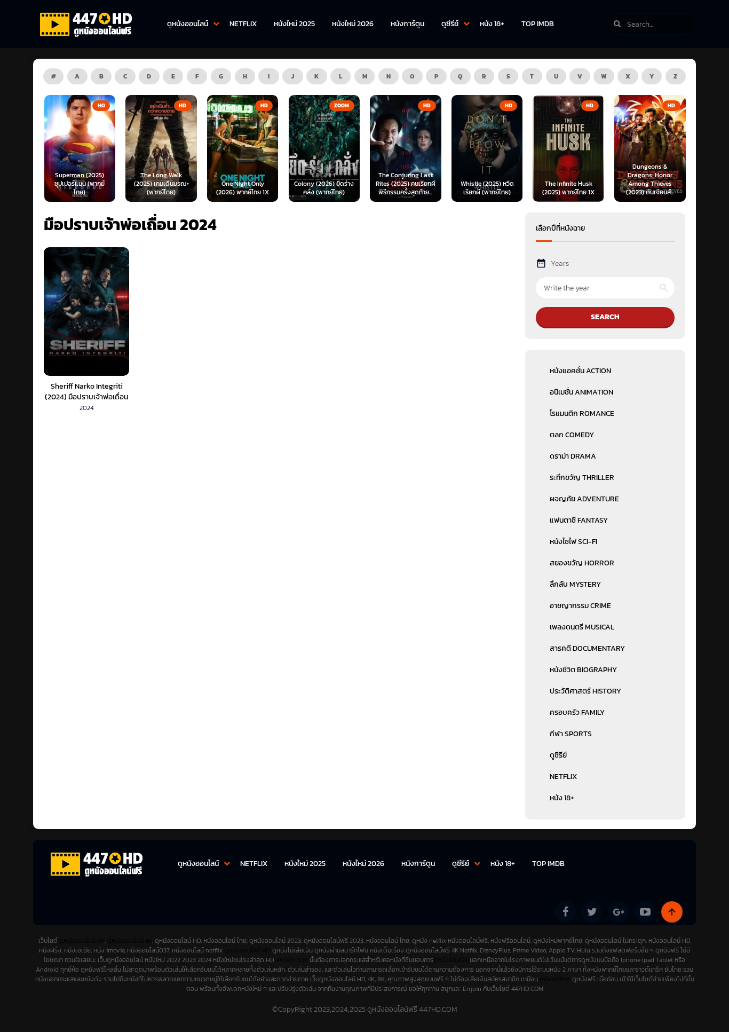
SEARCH (605, 316)
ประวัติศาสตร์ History (585, 691)
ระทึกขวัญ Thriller (582, 477)
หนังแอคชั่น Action (580, 370)
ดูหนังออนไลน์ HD (247, 950)
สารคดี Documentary (587, 648)
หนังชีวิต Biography (583, 669)
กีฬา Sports (571, 733)
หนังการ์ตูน (407, 23)
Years (560, 263)
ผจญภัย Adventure (584, 499)
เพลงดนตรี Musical (582, 627)
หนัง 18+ (492, 23)
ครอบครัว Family (577, 712)
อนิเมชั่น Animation (581, 392)
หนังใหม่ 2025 (294, 23)
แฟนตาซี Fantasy (579, 520)
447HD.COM (292, 960)
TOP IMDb (537, 23)
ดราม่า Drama (573, 456)
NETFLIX (243, 23)
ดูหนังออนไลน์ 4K (129, 941)
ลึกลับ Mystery (575, 584)
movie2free (556, 979)
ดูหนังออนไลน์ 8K (82, 941)
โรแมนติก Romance (582, 413)
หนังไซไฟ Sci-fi (573, 541)
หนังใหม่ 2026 (353, 23)
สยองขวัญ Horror (582, 563)
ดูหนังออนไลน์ (187, 23)
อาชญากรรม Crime (580, 605)
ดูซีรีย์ (449, 23)
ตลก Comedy (572, 434)
